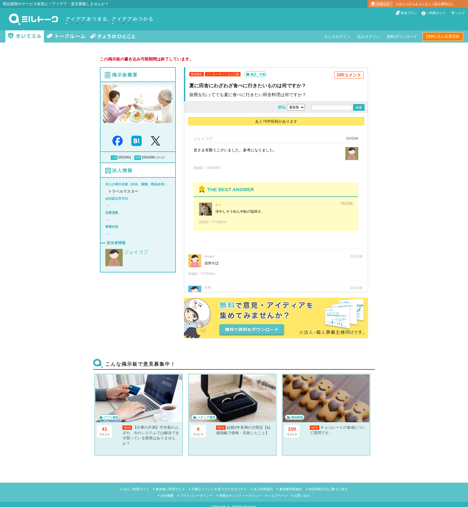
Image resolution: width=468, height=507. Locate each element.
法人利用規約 (263, 489)
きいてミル (24, 36)
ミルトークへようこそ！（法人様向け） (424, 3)
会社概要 (167, 496)
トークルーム (66, 36)
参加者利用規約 (290, 489)
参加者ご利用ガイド (170, 489)
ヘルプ (460, 13)
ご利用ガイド (436, 13)
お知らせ (382, 4)
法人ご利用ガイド (136, 489)
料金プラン (409, 13)
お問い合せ (302, 496)
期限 (137, 157)
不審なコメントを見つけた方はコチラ (219, 489)
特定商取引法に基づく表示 (327, 489)
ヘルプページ (277, 496)
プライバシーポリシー (196, 496)
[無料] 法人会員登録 (443, 36)
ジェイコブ (136, 252)
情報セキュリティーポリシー (240, 496)
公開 (114, 157)
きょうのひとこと (112, 36)
